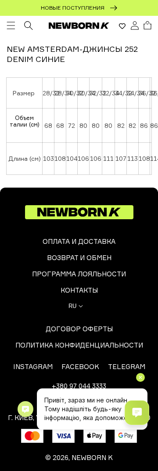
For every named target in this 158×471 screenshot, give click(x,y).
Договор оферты (79, 329)
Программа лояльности (79, 274)
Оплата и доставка (79, 241)
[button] (11, 25)
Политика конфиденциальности (79, 345)
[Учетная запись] (134, 25)
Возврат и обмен (79, 258)
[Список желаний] (122, 26)
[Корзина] (147, 25)
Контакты (79, 290)
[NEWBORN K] (79, 25)
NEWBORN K (92, 457)
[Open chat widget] (137, 412)
